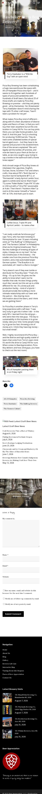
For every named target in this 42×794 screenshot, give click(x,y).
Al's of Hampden (10, 399)
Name (5, 555)
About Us (6, 653)
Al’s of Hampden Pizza (12, 90)
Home (5, 650)
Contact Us (7, 678)
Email (5, 566)
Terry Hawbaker (10, 404)
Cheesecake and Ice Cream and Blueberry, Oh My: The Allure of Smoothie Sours (20, 450)
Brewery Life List (9, 664)
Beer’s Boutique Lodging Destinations (17, 443)
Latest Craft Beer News (14, 426)
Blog (4, 657)
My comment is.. (9, 519)
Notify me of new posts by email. (18, 604)
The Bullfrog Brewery (28, 404)
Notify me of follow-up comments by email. (22, 599)
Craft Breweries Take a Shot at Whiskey (18, 431)
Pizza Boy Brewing (27, 399)
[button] (38, 3)
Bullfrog (18, 242)
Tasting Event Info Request (13, 671)
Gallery (5, 660)
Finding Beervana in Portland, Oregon (17, 437)
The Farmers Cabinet (16, 244)
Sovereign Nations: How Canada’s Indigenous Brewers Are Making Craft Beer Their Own (20, 459)
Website (6, 577)
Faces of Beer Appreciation (13, 674)
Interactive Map (9, 667)
